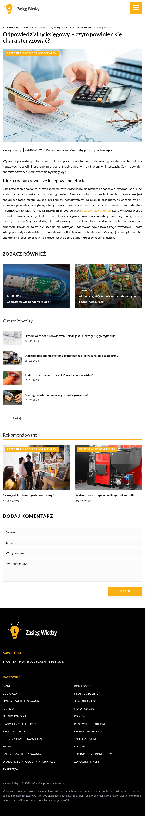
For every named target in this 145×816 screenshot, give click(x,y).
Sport (7, 746)
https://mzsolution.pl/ (96, 210)
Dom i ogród (83, 686)
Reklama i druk (14, 731)
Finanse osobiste (86, 693)
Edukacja (10, 693)
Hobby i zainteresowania (21, 701)
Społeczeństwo (85, 739)
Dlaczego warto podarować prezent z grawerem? (56, 395)
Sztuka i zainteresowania (22, 754)
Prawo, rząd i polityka (20, 723)
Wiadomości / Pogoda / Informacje (29, 761)
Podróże (80, 716)
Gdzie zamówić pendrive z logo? (29, 301)
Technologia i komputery (93, 754)
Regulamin (57, 662)
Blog (6, 662)
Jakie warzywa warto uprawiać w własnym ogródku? (59, 375)
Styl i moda (82, 746)
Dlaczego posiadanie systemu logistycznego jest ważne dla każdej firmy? (72, 355)
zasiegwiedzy (12, 150)
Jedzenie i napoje (86, 701)
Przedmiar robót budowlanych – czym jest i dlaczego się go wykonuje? (70, 336)
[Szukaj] (7, 418)
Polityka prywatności (29, 662)
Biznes (7, 686)
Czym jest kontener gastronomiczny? (28, 495)
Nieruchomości (14, 716)
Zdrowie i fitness (86, 761)
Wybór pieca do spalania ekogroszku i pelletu (106, 495)
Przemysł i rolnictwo (90, 723)
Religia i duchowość (89, 731)
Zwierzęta (10, 769)
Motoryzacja (84, 708)
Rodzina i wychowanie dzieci (24, 739)
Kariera (8, 708)
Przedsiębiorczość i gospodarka (32, 53)
